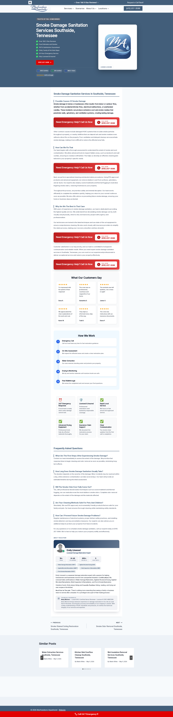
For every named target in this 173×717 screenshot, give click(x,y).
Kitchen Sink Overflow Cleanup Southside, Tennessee (84, 655)
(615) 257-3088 (133, 8)
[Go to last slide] (41, 658)
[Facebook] (30, 2)
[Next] (131, 658)
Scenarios (80, 8)
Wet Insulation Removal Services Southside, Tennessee (117, 655)
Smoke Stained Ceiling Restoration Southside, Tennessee (64, 626)
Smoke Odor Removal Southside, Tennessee (109, 626)
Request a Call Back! (135, 2)
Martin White (48, 659)
